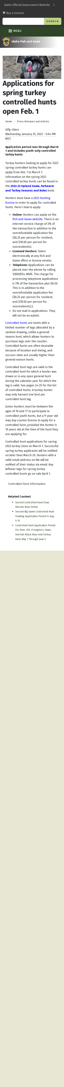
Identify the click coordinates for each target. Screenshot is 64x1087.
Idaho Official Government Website (27, 5)
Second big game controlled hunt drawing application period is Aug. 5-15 (34, 516)
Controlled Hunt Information (27, 484)
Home (9, 121)
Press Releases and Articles (33, 121)
